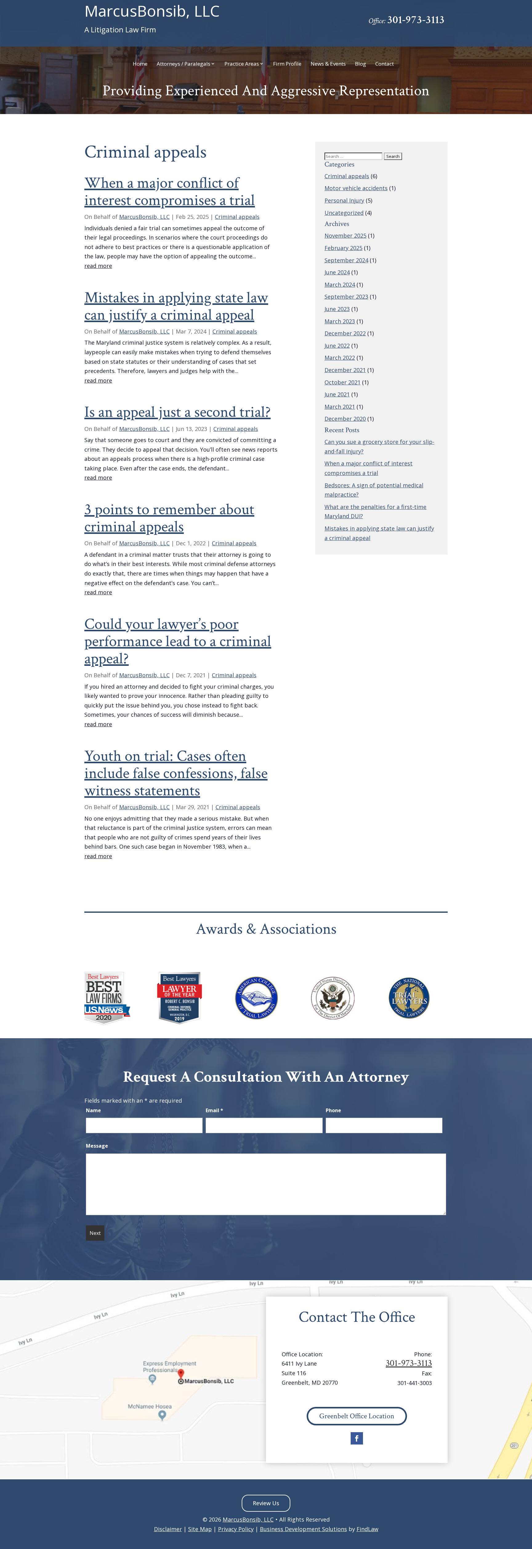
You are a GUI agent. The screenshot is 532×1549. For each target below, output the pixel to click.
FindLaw (367, 1529)
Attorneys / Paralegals (183, 64)
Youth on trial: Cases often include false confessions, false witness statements (176, 773)
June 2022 (337, 345)
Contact (384, 64)
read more (98, 265)
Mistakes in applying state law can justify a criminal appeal (176, 306)
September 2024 (346, 260)
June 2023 (337, 309)
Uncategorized (344, 212)
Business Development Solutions (303, 1529)
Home (140, 64)
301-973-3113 (416, 20)
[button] (526, 1504)
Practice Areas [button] (241, 64)
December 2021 (345, 370)
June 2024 (337, 272)
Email (214, 1110)
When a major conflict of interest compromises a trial (169, 192)
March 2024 (339, 284)
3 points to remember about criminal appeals (169, 518)
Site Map (200, 1529)
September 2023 (346, 296)
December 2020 (345, 418)
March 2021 (339, 406)
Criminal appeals (237, 216)
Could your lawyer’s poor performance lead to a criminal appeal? (177, 641)
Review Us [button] (266, 1503)
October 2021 (342, 382)
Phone (333, 1110)
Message (97, 1145)
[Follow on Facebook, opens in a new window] (357, 1438)
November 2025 (345, 235)
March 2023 (339, 321)
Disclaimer (168, 1529)
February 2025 (343, 248)
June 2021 (337, 394)
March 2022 (339, 357)
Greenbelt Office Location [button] (356, 1416)
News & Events (328, 64)
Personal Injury (344, 200)
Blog (360, 64)
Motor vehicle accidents (356, 188)
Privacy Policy (236, 1529)
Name (93, 1110)
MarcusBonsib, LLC (152, 19)
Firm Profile (287, 64)
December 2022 (345, 333)
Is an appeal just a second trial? (177, 412)
